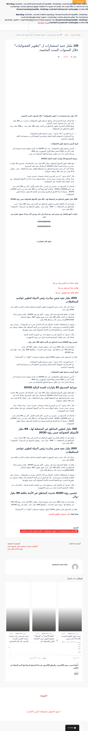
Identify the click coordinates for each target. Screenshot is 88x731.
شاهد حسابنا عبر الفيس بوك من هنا (65, 283)
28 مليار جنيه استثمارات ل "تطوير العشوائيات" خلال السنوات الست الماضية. (49, 531)
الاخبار (66, 35)
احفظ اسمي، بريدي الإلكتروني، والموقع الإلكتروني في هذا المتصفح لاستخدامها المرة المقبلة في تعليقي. (44, 666)
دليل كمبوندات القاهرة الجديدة (59, 514)
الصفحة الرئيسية (75, 35)
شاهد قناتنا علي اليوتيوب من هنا (67, 293)
